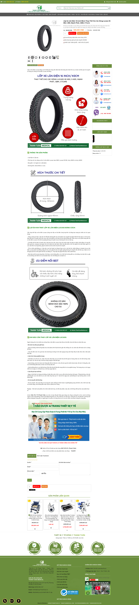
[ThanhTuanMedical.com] (38, 8)
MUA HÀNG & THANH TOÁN (95, 14)
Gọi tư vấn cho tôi (83, 33)
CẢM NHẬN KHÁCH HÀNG (64, 14)
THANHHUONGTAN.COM (95, 603)
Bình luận (40, 65)
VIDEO (73, 14)
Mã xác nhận (30, 471)
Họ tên (29, 462)
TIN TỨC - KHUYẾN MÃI (82, 14)
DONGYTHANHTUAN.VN (54, 603)
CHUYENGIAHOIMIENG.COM (82, 603)
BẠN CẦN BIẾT (52, 14)
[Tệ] (30, 460)
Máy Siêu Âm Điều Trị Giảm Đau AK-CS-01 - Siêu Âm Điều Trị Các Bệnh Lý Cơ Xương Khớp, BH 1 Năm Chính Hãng (67, 518)
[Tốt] (34, 460)
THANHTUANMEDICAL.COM (67, 603)
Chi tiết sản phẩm (32, 65)
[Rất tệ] (28, 460)
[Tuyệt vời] (36, 460)
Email (29, 466)
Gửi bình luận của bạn (65, 462)
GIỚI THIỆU (45, 14)
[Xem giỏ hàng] (118, 2)
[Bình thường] (32, 460)
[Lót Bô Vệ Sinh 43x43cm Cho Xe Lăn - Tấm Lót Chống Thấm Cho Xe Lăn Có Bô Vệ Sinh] (34, 506)
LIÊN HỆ (105, 14)
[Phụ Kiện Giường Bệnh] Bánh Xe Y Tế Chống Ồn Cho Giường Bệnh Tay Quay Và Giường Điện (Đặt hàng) (51, 518)
